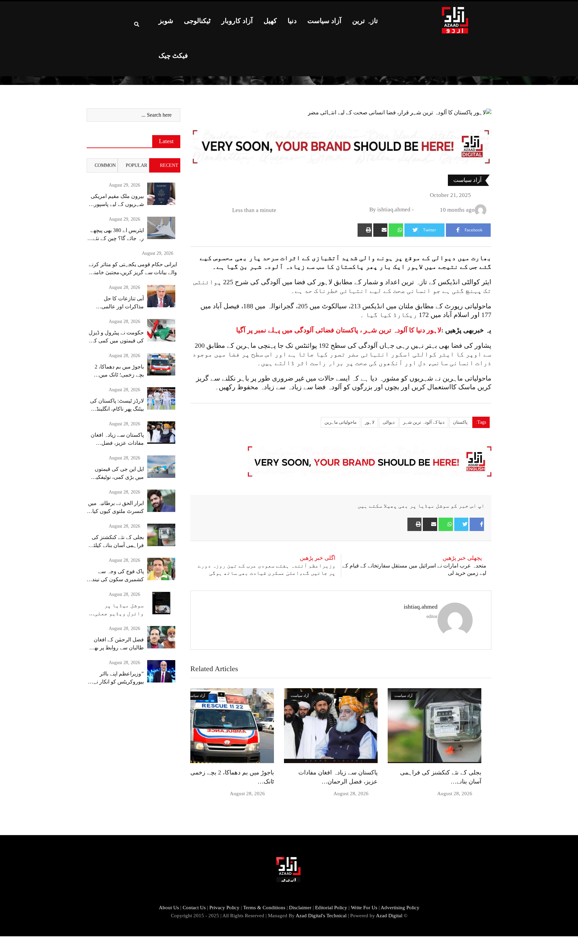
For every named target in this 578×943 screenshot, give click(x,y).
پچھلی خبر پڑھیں (462, 558)
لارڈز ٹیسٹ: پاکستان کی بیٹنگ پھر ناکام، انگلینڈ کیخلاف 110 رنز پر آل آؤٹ (115, 409)
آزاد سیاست (324, 21)
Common (105, 165)
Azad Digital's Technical (321, 915)
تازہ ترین (365, 21)
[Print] (365, 230)
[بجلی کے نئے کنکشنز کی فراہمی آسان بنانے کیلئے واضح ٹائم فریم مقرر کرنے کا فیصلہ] (161, 535)
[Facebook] (477, 524)
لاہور (369, 422)
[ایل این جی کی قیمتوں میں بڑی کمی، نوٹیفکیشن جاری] (161, 466)
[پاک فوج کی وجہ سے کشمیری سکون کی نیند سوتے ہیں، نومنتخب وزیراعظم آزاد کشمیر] (161, 569)
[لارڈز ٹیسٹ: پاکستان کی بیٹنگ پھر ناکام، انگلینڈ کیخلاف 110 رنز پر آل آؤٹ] (161, 398)
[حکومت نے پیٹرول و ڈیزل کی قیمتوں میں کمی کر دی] (161, 330)
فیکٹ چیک (173, 55)
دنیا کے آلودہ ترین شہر (424, 422)
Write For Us (364, 907)
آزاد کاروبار (237, 21)
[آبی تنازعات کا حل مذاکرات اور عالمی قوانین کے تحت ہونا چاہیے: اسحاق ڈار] (161, 296)
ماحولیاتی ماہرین (340, 422)
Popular (136, 165)
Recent (169, 165)
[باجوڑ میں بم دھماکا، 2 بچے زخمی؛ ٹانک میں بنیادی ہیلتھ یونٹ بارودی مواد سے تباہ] (161, 364)
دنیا (292, 21)
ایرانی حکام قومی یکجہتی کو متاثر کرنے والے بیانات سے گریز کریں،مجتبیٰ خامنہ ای (133, 272)
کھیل (270, 21)
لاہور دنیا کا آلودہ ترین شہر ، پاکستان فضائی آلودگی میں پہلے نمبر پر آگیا (338, 330)
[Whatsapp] (396, 230)
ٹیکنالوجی (197, 21)
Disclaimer (300, 907)
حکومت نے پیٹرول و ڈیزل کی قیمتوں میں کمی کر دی (116, 340)
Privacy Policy (224, 907)
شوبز (166, 21)
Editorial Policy (331, 907)
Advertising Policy (400, 907)
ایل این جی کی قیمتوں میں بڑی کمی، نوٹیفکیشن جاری (116, 477)
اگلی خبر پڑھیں (317, 558)
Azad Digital (389, 915)
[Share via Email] (380, 230)
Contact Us (194, 907)
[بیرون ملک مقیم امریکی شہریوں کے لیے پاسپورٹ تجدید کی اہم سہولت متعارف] (161, 194)
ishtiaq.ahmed (421, 606)
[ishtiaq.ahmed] (418, 210)
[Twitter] (461, 524)
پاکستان (460, 422)
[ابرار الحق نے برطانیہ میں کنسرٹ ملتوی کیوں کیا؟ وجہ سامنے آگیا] (161, 501)
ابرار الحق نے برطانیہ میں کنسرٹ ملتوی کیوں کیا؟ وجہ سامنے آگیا (116, 511)
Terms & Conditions (264, 907)
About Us (169, 907)
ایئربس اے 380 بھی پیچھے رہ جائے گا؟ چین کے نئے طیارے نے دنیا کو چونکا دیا (116, 238)
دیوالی (389, 422)
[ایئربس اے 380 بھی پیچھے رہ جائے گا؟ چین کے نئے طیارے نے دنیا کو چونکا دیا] (161, 228)
